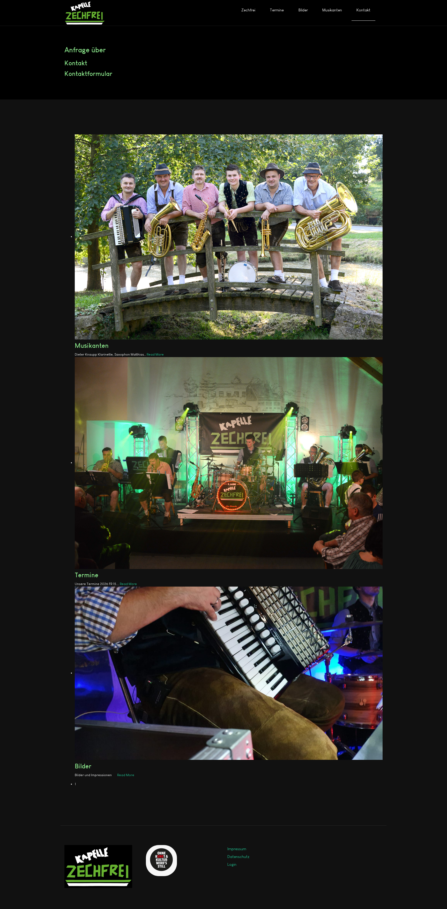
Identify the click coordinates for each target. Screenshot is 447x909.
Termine (86, 575)
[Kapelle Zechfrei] (84, 13)
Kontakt (75, 63)
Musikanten (92, 345)
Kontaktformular (88, 73)
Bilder (83, 766)
